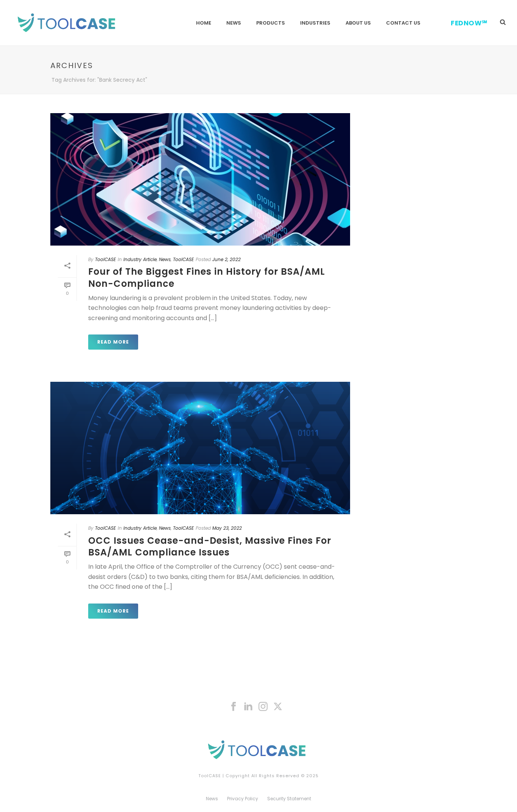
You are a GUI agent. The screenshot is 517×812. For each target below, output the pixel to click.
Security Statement (289, 799)
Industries (315, 22)
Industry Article (140, 259)
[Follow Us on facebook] (233, 707)
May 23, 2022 (227, 528)
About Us (358, 22)
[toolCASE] (258, 749)
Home (203, 22)
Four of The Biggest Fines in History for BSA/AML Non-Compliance (206, 277)
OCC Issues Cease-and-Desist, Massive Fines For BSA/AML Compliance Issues (209, 546)
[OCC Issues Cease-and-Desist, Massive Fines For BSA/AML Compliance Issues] (200, 448)
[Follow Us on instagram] (263, 707)
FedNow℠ (469, 23)
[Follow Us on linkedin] (248, 707)
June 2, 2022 (226, 259)
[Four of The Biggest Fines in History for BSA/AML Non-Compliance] (200, 179)
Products (270, 22)
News (233, 22)
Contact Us (403, 22)
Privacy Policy (242, 799)
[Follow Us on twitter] (277, 707)
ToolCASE (105, 259)
